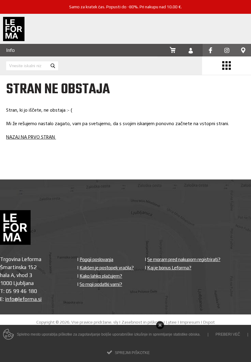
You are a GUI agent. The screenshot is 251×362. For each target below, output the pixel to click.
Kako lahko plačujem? (101, 276)
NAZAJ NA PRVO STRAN (31, 137)
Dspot (209, 322)
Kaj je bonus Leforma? (169, 267)
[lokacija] (243, 51)
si (40, 299)
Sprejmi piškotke (132, 353)
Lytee (171, 322)
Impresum (190, 322)
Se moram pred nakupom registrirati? (183, 259)
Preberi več (227, 334)
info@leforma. (21, 299)
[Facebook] (210, 51)
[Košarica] (173, 50)
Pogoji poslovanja (96, 259)
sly (115, 322)
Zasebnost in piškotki (142, 322)
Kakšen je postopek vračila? (107, 267)
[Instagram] (226, 51)
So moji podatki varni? (101, 284)
